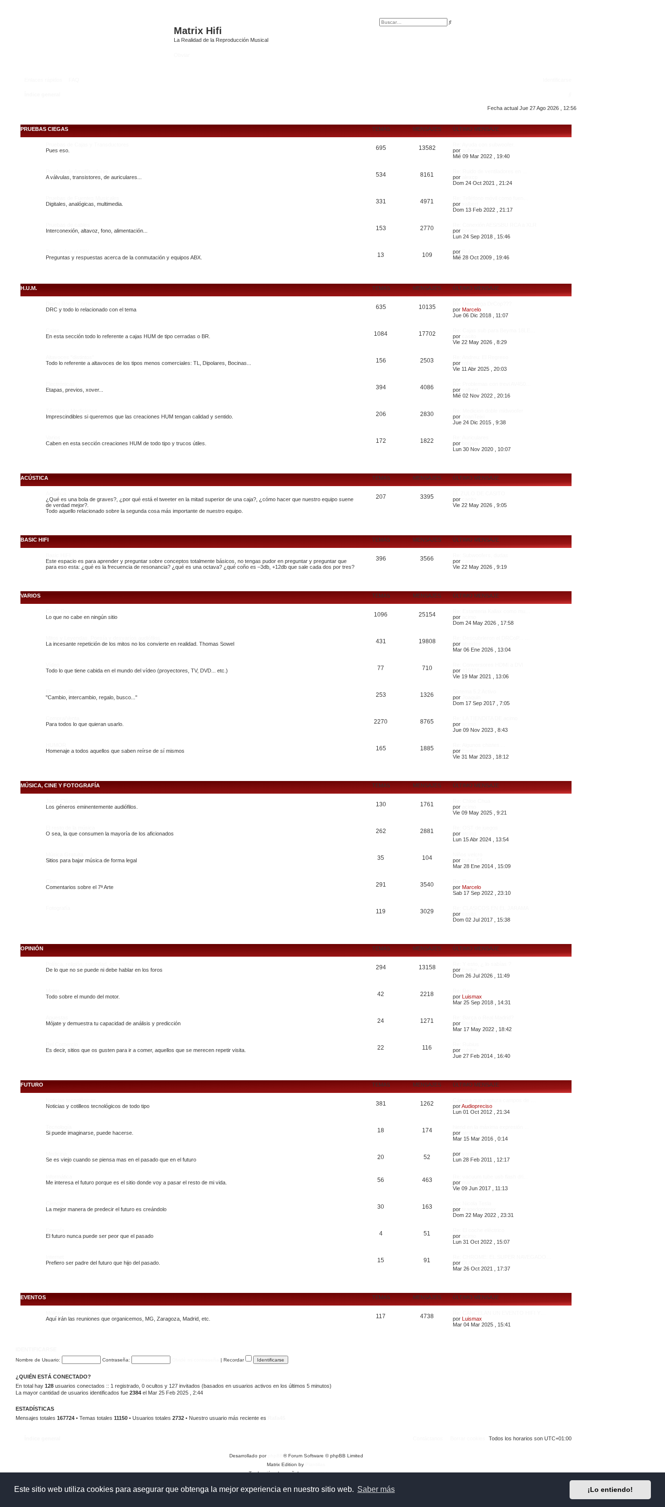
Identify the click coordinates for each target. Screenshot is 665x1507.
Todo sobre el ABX (67, 251)
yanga (469, 1154)
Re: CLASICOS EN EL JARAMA (491, 908)
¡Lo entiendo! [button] (610, 1489)
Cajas (52, 330)
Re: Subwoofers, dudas (480, 555)
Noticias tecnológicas (71, 1100)
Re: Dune (464, 881)
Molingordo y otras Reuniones (81, 1313)
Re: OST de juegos (475, 828)
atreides (471, 644)
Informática (59, 1177)
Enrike (469, 751)
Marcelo (471, 309)
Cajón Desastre (64, 611)
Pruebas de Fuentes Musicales (82, 198)
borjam (470, 231)
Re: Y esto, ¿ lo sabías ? (482, 964)
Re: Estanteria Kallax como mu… (492, 611)
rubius (469, 1050)
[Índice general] (96, 35)
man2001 (473, 1182)
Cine (51, 881)
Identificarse (36, 1349)
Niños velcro (467, 854)
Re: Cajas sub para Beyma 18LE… (494, 330)
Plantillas (315, 1464)
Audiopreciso (477, 1106)
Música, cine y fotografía (60, 785)
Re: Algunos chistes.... (479, 745)
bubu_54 (472, 860)
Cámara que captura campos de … (494, 1100)
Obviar (182, 55)
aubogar (471, 150)
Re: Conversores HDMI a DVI (488, 665)
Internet (55, 1257)
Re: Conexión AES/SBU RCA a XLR (494, 225)
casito (469, 336)
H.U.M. (28, 288)
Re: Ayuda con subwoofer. (484, 144)
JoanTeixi (473, 416)
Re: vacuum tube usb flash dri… (491, 1177)
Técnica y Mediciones (71, 411)
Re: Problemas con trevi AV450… (492, 384)
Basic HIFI (34, 540)
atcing (469, 833)
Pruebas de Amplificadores (77, 171)
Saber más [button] (376, 1489)
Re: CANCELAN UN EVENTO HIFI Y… (499, 1313)
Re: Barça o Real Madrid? (483, 1017)
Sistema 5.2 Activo (474, 691)
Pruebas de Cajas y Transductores (87, 144)
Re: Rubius (466, 1044)
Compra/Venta (62, 718)
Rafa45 (276, 1418)
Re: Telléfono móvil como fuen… (491, 198)
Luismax (472, 996)
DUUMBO (474, 1263)
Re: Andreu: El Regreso (480, 357)
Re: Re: (462, 991)
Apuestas (57, 1017)
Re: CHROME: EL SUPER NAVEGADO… (502, 1257)
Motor (52, 991)
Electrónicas (60, 384)
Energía (55, 1230)
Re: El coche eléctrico (478, 1230)
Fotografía (58, 908)
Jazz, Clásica (62, 801)
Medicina (56, 1154)
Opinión (31, 948)
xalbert (470, 204)
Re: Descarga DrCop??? (482, 304)
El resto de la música (70, 828)
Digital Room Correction (74, 304)
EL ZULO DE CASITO (479, 493)
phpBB (275, 1455)
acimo (469, 617)
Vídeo (52, 665)
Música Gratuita (64, 854)
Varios (53, 437)
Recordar (234, 1359)
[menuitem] (72, 80)
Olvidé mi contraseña (195, 1359)
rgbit (467, 363)
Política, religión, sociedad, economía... (91, 964)
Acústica (34, 478)
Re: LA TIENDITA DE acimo (485, 718)
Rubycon (472, 251)
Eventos (33, 1297)
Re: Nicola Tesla (472, 1203)
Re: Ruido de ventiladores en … (490, 171)
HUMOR (56, 745)
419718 (471, 670)
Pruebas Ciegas (44, 129)
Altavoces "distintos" (70, 357)
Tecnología (59, 1127)
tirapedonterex (479, 1209)
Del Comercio (62, 1044)
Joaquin (471, 697)
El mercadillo (60, 691)
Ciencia (54, 1203)
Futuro (31, 1085)
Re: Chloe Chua (471, 801)
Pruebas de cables (68, 225)
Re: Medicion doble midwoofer (488, 411)
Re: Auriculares (471, 437)
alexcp (470, 177)
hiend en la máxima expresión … (491, 1127)
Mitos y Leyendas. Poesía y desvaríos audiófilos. (104, 638)
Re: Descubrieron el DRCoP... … (491, 638)
